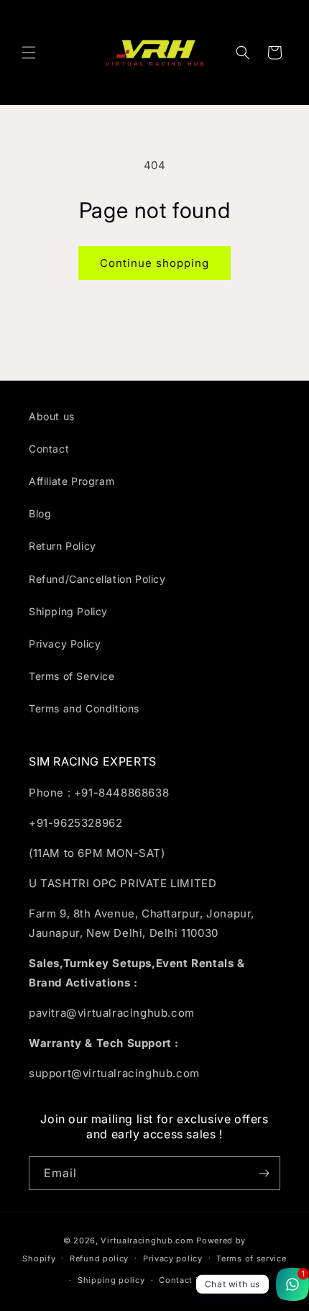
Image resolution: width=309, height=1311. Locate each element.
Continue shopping (154, 263)
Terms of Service (72, 676)
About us (52, 416)
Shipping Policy (68, 611)
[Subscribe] (264, 1173)
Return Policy (62, 546)
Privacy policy (173, 1258)
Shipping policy (111, 1280)
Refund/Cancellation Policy (97, 579)
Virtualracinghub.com (147, 1240)
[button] (29, 52)
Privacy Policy (65, 644)
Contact (49, 449)
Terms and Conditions (84, 708)
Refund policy (99, 1258)
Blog (40, 513)
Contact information (202, 1280)
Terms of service (251, 1258)
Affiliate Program (71, 481)
